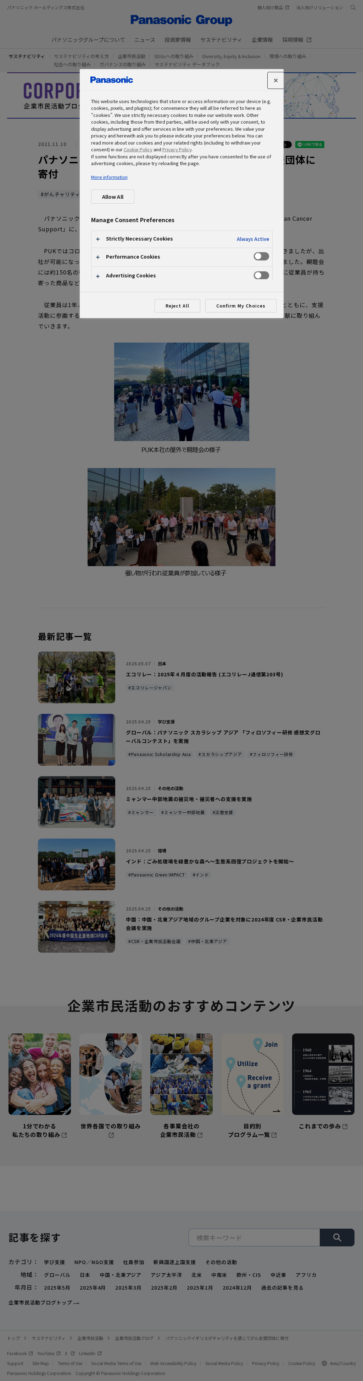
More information (109, 177)
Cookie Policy (138, 149)
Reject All (178, 306)
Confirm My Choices (240, 306)
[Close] (276, 80)
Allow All (112, 196)
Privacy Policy (176, 149)
